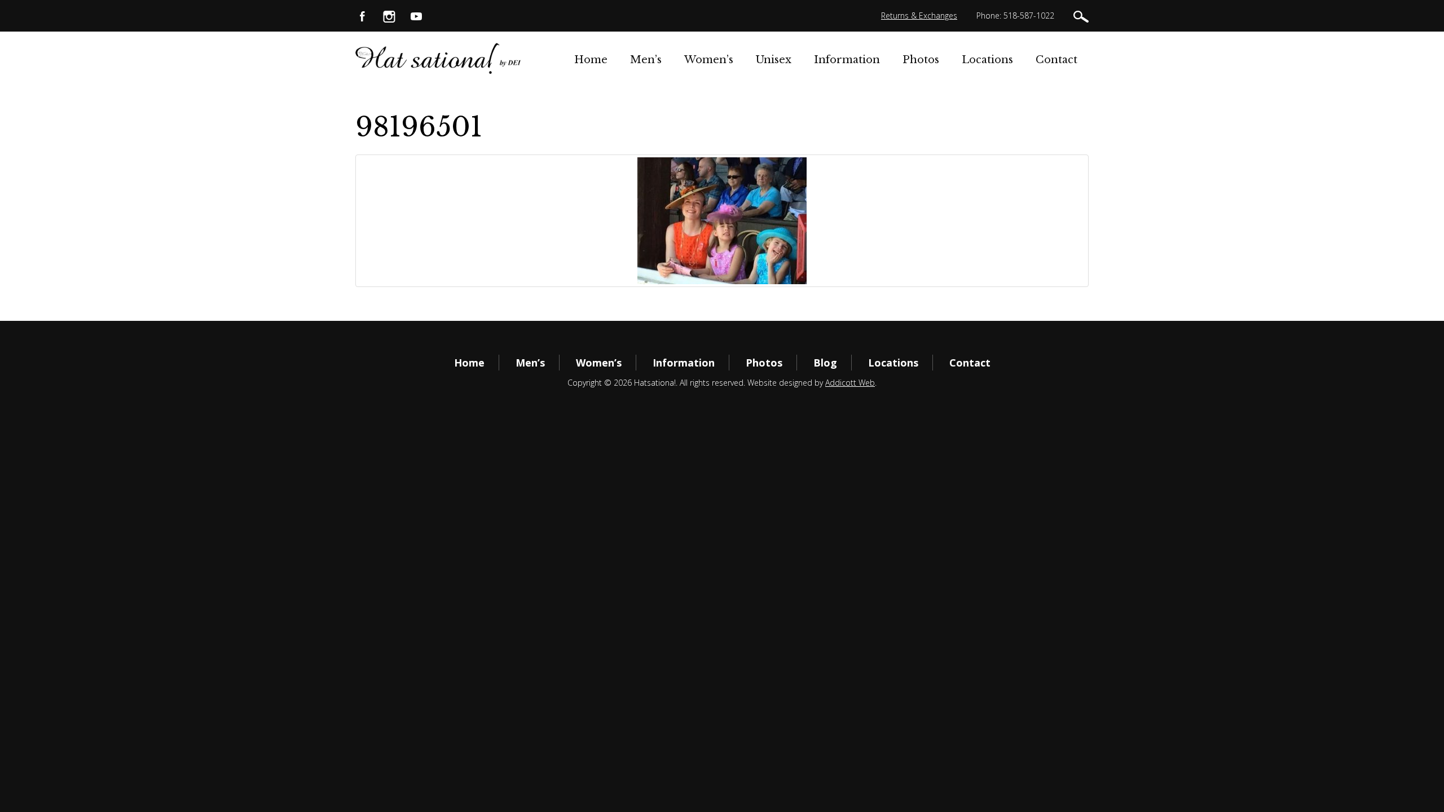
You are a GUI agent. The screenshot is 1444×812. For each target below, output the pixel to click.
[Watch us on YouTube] (416, 15)
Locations (987, 60)
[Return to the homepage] (438, 58)
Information (847, 60)
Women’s (708, 60)
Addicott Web (850, 382)
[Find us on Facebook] (362, 15)
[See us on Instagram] (389, 15)
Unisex (773, 60)
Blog (825, 362)
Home (590, 60)
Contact (1056, 60)
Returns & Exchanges (919, 15)
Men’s (646, 60)
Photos (920, 60)
